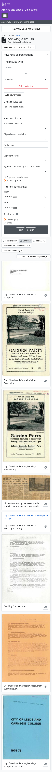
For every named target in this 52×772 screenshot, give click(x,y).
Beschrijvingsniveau (13, 123)
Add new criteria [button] (13, 94)
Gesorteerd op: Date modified (15, 245)
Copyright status (11, 155)
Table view (40, 241)
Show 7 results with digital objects (34, 256)
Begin (6, 191)
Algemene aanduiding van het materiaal (23, 166)
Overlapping (12, 219)
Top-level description (14, 106)
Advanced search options (18, 54)
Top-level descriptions (17, 177)
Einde (6, 202)
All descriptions (14, 180)
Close (17, 35)
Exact (9, 222)
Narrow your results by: (26, 28)
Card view (26, 241)
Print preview (11, 241)
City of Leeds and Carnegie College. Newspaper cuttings (26, 517)
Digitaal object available (15, 134)
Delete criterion (26, 86)
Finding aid (9, 145)
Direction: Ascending (12, 250)
